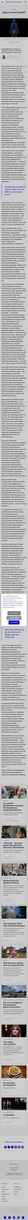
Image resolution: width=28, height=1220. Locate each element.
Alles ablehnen (14, 613)
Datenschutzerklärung (8, 607)
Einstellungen (14, 618)
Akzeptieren (14, 622)
